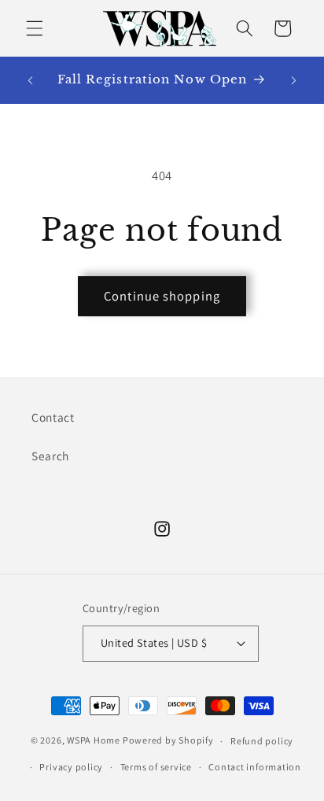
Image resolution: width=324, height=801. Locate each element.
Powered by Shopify (168, 741)
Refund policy (261, 741)
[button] (34, 28)
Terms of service (156, 767)
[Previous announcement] (30, 80)
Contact (53, 417)
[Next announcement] (294, 80)
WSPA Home (93, 741)
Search (50, 455)
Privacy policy (71, 767)
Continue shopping (162, 296)
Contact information (254, 767)
